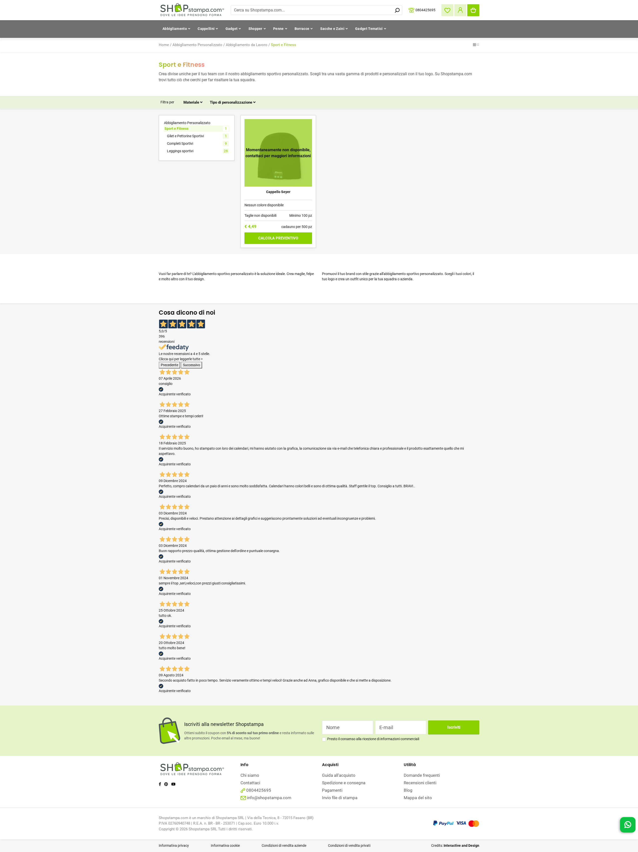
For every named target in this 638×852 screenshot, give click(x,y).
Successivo (191, 365)
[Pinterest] (166, 784)
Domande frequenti (422, 775)
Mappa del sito (418, 797)
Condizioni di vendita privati (349, 846)
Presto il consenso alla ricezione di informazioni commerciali (373, 739)
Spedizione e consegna (343, 782)
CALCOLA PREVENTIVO (278, 238)
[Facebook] (160, 784)
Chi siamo (249, 775)
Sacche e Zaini (332, 29)
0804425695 (425, 10)
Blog (408, 790)
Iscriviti (453, 727)
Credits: (455, 846)
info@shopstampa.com (269, 797)
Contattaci (250, 782)
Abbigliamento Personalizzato (197, 45)
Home (164, 45)
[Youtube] (173, 784)
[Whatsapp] (628, 826)
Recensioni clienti (420, 782)
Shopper (255, 29)
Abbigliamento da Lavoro (246, 45)
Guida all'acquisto (338, 775)
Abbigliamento (174, 29)
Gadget (232, 29)
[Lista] (477, 45)
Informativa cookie (225, 846)
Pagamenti (332, 790)
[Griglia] (474, 45)
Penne (278, 29)
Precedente (169, 365)
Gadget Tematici (369, 29)
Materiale (191, 102)
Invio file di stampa (339, 797)
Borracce (302, 29)
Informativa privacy (174, 846)
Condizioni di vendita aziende (284, 846)
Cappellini (206, 29)
